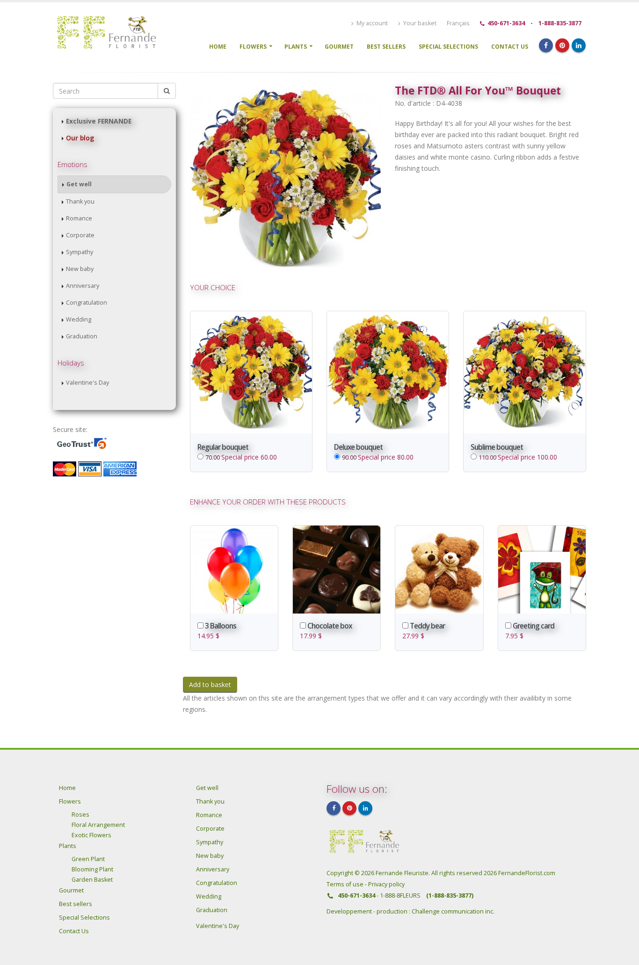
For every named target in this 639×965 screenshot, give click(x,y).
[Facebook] (546, 45)
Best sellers (386, 47)
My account (371, 23)
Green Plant (88, 859)
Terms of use (346, 884)
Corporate (80, 235)
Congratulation (86, 303)
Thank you (80, 201)
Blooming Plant (92, 869)
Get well (79, 184)
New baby (80, 269)
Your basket (419, 23)
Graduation (81, 336)
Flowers (253, 47)
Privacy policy (386, 884)
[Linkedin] (579, 45)
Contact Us (509, 47)
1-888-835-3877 (559, 23)
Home (217, 47)
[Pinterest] (562, 45)
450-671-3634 (506, 23)
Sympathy (79, 252)
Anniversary (82, 286)
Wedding (78, 319)
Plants (295, 47)
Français (458, 23)
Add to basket (210, 684)
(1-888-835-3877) (449, 895)
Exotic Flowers (91, 835)
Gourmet (339, 47)
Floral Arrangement (98, 825)
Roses (80, 815)
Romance (79, 218)
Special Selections (448, 47)
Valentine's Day (87, 383)
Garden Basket (92, 880)
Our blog (80, 137)
